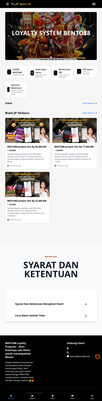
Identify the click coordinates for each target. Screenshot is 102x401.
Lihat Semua (88, 103)
